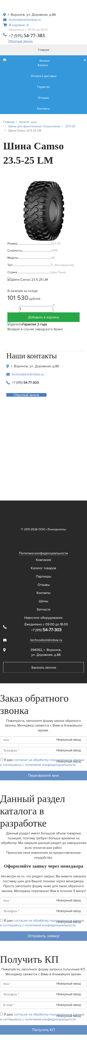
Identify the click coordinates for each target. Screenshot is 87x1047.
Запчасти (43, 609)
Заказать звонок (43, 667)
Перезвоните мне (43, 775)
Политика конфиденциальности (43, 553)
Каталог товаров (43, 568)
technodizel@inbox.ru (25, 20)
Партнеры (43, 576)
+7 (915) (27, 36)
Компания (43, 560)
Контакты (43, 593)
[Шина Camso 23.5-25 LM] (43, 210)
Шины (43, 601)
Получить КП (43, 1029)
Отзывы (44, 585)
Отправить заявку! (44, 936)
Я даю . (42, 762)
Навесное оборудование (43, 618)
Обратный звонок (20, 41)
